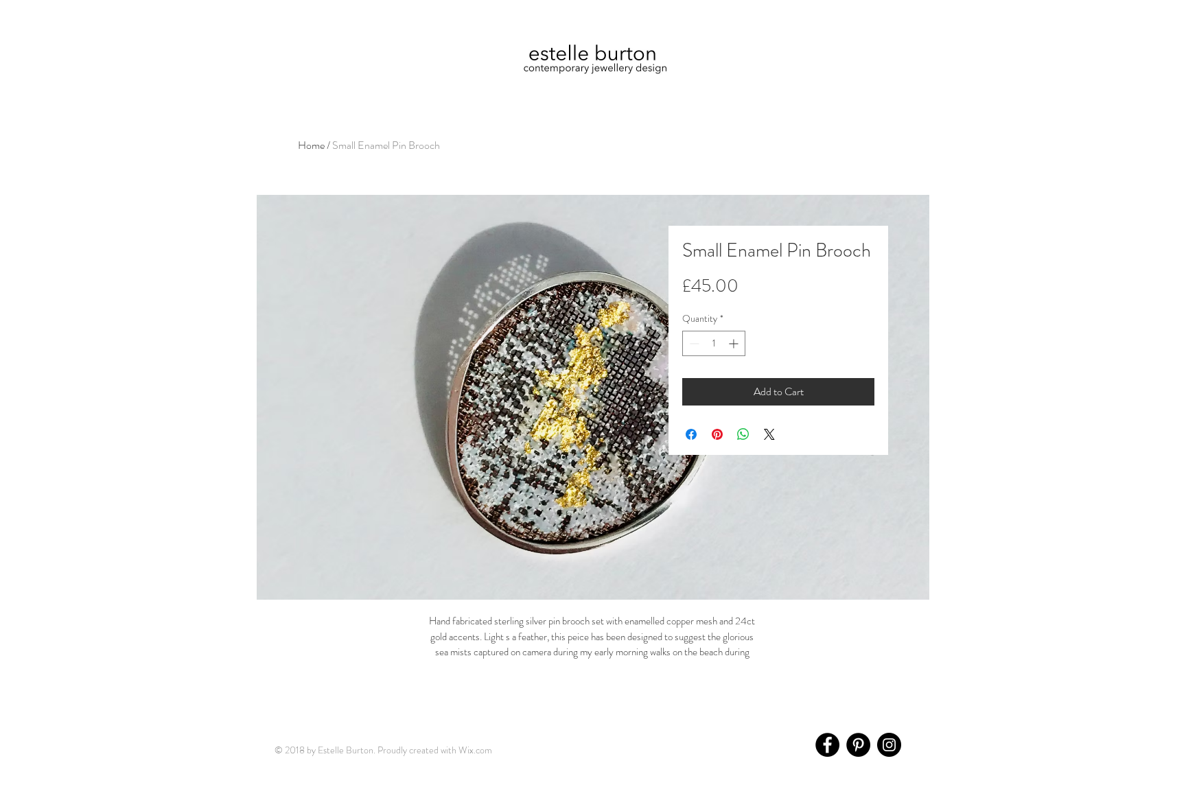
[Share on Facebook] (691, 434)
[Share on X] (769, 434)
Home (311, 145)
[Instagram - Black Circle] (889, 745)
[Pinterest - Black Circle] (858, 745)
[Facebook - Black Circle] (827, 745)
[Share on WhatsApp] (743, 434)
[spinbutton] (713, 343)
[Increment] (734, 343)
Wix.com (475, 750)
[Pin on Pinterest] (717, 434)
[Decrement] (692, 343)
